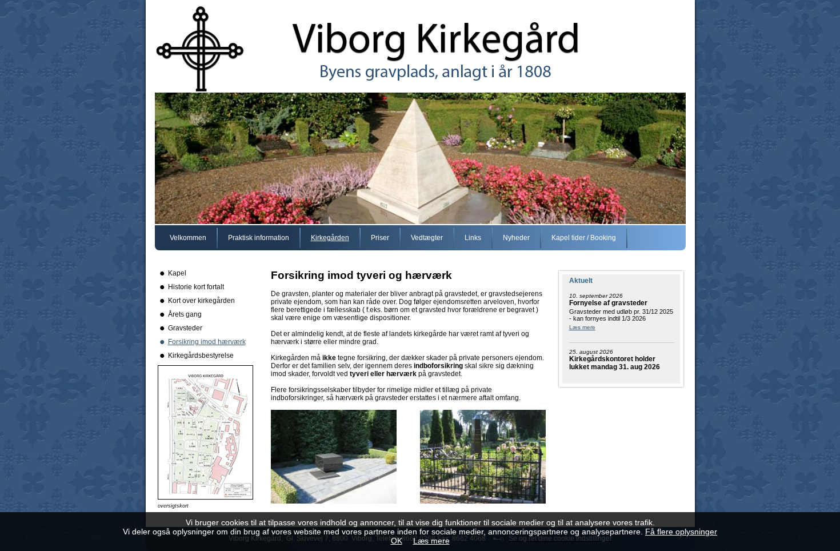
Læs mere (582, 327)
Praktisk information (258, 238)
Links (473, 238)
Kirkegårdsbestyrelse (201, 356)
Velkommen (188, 238)
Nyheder (516, 238)
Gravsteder (185, 328)
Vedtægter (427, 238)
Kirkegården (330, 238)
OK (396, 540)
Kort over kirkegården (201, 301)
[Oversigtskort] (205, 497)
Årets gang (185, 314)
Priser (380, 238)
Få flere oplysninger (681, 531)
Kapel (177, 273)
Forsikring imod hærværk (207, 342)
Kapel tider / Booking (583, 238)
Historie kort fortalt (196, 287)
